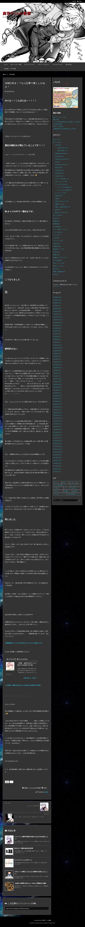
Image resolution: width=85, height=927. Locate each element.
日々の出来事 (57, 260)
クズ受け (56, 488)
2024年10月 (57, 350)
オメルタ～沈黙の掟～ (62, 178)
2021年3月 (57, 471)
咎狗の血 (58, 195)
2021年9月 (57, 454)
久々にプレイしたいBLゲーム (23, 860)
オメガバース (74, 485)
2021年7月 (57, 460)
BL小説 (56, 218)
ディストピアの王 (61, 184)
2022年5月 (57, 432)
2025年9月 (57, 325)
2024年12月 (57, 345)
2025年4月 (57, 339)
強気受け (75, 491)
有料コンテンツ (58, 266)
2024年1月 (57, 376)
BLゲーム (57, 142)
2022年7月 (57, 426)
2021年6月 (57, 463)
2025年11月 (57, 319)
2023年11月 (57, 381)
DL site (72, 482)
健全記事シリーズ (58, 249)
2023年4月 (57, 401)
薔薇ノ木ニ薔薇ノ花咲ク (62, 207)
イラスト (56, 235)
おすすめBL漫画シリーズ (60, 485)
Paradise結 (59, 170)
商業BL (56, 254)
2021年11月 (57, 449)
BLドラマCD (57, 215)
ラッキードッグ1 (60, 193)
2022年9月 (57, 421)
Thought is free (51, 923)
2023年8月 (57, 390)
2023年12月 (57, 379)
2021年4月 (57, 469)
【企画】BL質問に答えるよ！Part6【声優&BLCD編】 (30, 883)
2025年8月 (57, 328)
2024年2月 (57, 373)
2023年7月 (57, 393)
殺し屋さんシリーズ (59, 494)
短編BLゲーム (59, 204)
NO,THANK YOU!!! (61, 164)
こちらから (57, 286)
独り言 (56, 268)
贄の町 (58, 209)
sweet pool (59, 176)
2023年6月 (57, 395)
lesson (57, 162)
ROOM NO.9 (59, 173)
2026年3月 (57, 308)
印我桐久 (66, 491)
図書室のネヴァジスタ (60, 257)
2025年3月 (57, 342)
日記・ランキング (58, 263)
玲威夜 (46, 792)
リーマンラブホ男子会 (70, 488)
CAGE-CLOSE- (62, 148)
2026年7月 (57, 300)
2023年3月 (57, 404)
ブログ (56, 238)
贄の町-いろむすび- (61, 212)
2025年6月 (57, 334)
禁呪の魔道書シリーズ (73, 494)
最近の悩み (56, 119)
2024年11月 (57, 348)
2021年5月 (57, 466)
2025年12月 (57, 317)
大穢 (57, 198)
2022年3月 (57, 438)
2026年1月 (57, 314)
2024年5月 (57, 364)
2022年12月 (57, 412)
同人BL (56, 252)
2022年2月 (57, 440)
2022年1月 (57, 443)
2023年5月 (57, 398)
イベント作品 (57, 232)
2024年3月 (57, 370)
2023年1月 (57, 409)
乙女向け (56, 243)
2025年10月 (57, 322)
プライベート (58, 240)
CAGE (58, 145)
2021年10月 (57, 452)
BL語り (45, 787)
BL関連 (13, 74)
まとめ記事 (57, 226)
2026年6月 (57, 303)
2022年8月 (57, 424)
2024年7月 (57, 359)
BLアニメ (56, 139)
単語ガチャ (57, 491)
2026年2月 (57, 311)
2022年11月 (57, 415)
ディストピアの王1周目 (64, 187)
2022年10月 (57, 418)
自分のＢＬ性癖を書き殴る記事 (23, 848)
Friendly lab (59, 156)
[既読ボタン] (7, 782)
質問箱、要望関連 (59, 271)
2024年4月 (57, 367)
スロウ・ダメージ (61, 181)
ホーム (6, 74)
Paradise (58, 167)
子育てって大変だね (58, 126)
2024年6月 (57, 362)
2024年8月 (57, 356)
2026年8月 (57, 297)
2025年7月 (57, 331)
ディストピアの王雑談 (35, 787)
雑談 (56, 274)
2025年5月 (57, 336)
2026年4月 (57, 305)
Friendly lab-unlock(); (62, 159)
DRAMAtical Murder (61, 153)
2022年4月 (57, 435)
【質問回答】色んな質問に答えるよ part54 (64, 128)
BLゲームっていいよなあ (59, 117)
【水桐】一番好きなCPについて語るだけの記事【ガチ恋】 (23, 685)
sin (78, 482)
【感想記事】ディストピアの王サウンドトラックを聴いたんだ (23, 643)
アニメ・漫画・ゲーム (60, 229)
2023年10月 (57, 384)
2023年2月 (57, 407)
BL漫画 (56, 221)
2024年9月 (57, 353)
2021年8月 (57, 457)
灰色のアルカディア (61, 201)
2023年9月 (57, 387)
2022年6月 (57, 429)
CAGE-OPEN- (62, 150)
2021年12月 (57, 446)
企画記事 (56, 246)
